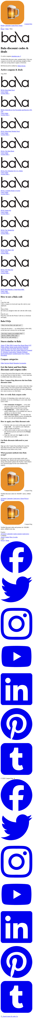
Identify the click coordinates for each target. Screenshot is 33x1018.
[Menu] (1, 27)
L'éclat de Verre (5, 348)
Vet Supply (13, 348)
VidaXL (27, 353)
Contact (7, 537)
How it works (14, 537)
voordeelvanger (16, 353)
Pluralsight (25, 347)
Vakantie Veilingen (22, 352)
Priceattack (4, 355)
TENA (3, 350)
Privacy (26, 498)
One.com (13, 350)
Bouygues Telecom (22, 348)
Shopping (16, 363)
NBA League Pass (15, 345)
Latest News (14, 25)
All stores (3, 498)
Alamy (3, 345)
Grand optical (12, 352)
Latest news (16, 498)
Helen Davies (21, 66)
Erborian (5, 352)
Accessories (22, 363)
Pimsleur (7, 350)
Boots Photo (24, 345)
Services (6, 363)
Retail (11, 363)
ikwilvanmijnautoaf (6, 353)
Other (7, 29)
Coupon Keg (28, 24)
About (20, 25)
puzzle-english (18, 347)
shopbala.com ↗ (16, 56)
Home (2, 25)
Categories (8, 25)
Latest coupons (17, 534)
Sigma (11, 347)
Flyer (23, 353)
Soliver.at (23, 350)
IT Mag (7, 345)
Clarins (18, 350)
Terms (2, 500)
